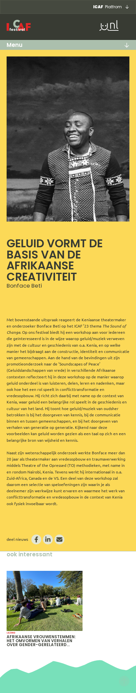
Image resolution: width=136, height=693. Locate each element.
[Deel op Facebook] (36, 539)
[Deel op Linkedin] (48, 539)
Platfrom (107, 7)
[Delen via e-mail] (59, 539)
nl (114, 25)
